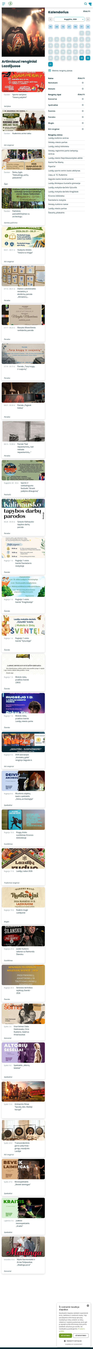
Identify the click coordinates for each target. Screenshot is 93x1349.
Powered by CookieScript (73, 1344)
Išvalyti (86, 11)
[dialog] (74, 1325)
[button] (73, 1341)
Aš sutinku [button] (65, 1336)
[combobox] (88, 1305)
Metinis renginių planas (62, 70)
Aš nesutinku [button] (80, 1336)
